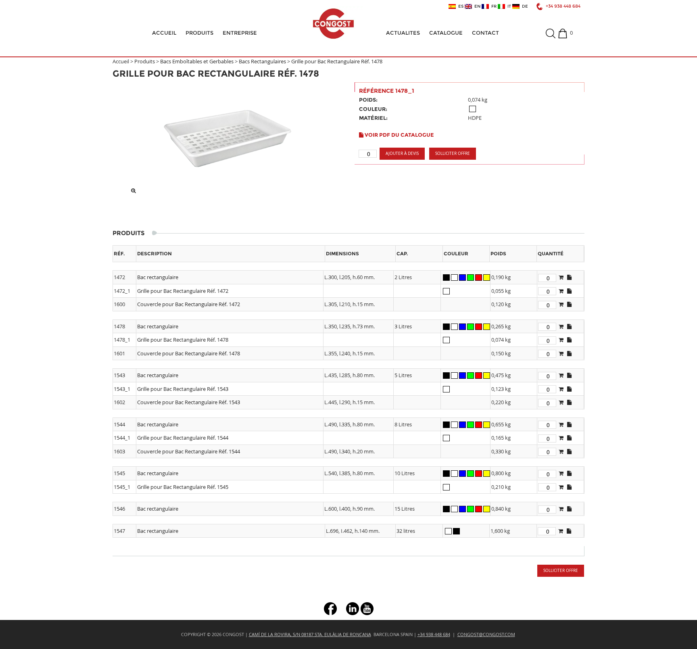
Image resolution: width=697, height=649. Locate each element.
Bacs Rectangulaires (262, 61)
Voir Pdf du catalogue (398, 134)
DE (524, 6)
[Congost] (333, 23)
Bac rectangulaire (157, 277)
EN (476, 6)
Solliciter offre (452, 153)
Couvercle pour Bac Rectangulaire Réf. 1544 (188, 451)
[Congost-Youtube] (367, 608)
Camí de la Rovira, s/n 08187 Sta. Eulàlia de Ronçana (310, 634)
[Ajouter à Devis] (561, 277)
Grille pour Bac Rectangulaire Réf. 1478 (336, 61)
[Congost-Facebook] (330, 608)
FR (493, 6)
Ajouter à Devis (402, 153)
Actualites (403, 32)
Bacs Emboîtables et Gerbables (197, 61)
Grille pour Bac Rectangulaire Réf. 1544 (182, 437)
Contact (485, 32)
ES (459, 6)
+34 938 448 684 (563, 6)
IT (508, 6)
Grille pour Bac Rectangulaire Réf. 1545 (182, 486)
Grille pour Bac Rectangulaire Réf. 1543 (182, 388)
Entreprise (240, 32)
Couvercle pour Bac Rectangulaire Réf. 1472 (188, 304)
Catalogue (446, 32)
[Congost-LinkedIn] (352, 608)
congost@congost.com (486, 634)
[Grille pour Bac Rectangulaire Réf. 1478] (227, 136)
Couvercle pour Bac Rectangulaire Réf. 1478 (188, 353)
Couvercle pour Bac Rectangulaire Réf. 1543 (188, 402)
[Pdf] (569, 277)
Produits (199, 32)
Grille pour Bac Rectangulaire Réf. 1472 (182, 290)
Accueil (164, 32)
